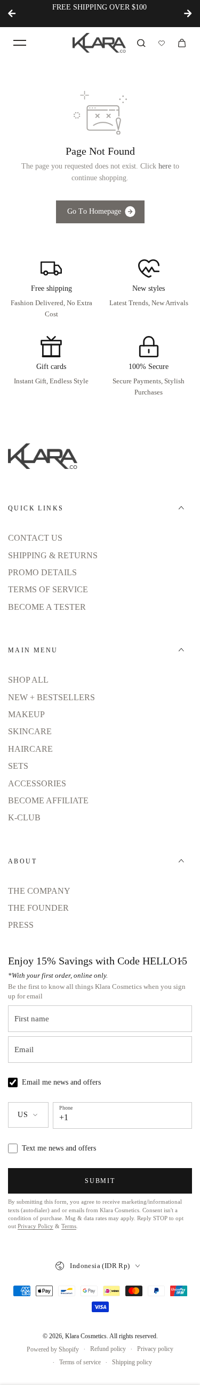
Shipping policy (132, 1362)
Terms (68, 1226)
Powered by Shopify (53, 1349)
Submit (100, 1181)
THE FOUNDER (38, 907)
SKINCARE (30, 731)
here (164, 166)
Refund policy (108, 1349)
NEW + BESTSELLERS (51, 697)
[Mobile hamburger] (19, 43)
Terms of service (80, 1362)
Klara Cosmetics (86, 1336)
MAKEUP (26, 714)
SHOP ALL (28, 679)
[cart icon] (182, 43)
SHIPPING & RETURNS (53, 555)
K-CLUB (24, 817)
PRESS (21, 924)
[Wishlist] (161, 43)
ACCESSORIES (37, 783)
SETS (18, 765)
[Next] (187, 13)
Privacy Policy (35, 1226)
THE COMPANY (39, 890)
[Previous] (12, 13)
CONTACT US (35, 537)
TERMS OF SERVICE (48, 589)
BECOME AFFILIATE (48, 800)
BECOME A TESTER (47, 606)
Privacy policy (155, 1349)
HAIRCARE (30, 748)
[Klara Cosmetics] (99, 43)
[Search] (141, 43)
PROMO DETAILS (42, 572)
